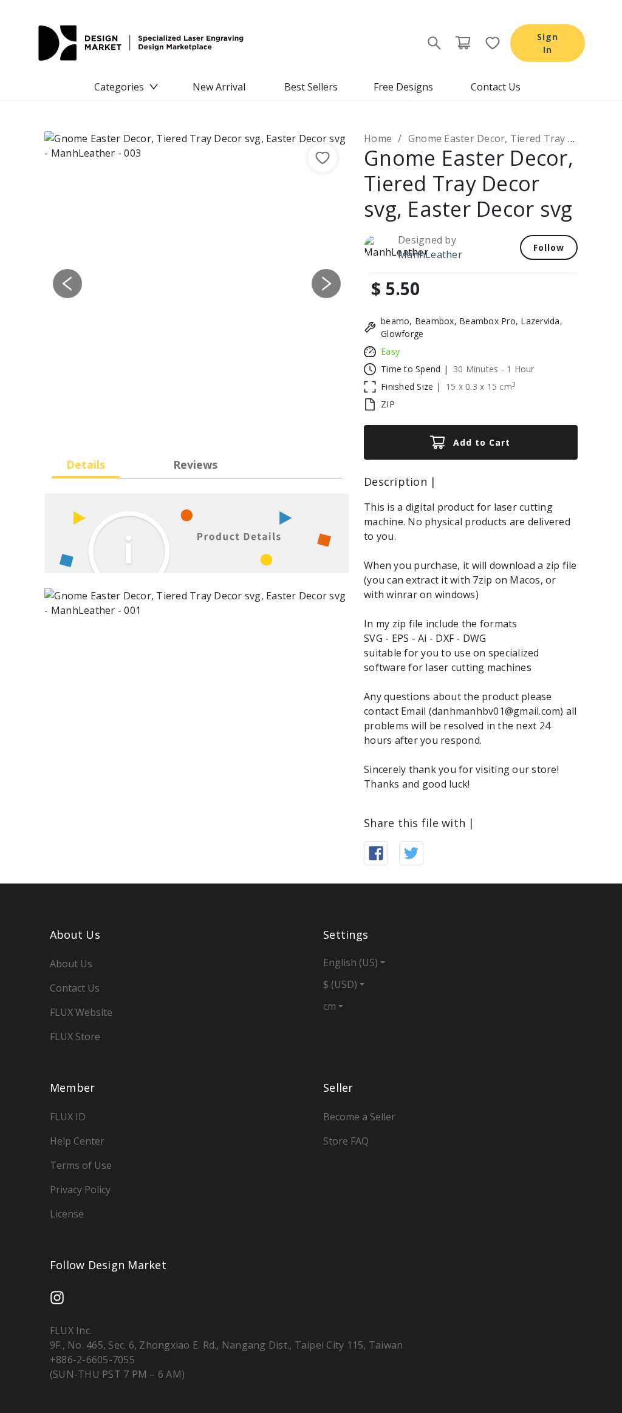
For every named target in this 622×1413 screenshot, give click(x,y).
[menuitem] (126, 87)
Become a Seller (359, 1116)
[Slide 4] (229, 419)
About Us (71, 963)
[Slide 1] (164, 419)
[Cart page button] (463, 43)
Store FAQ (346, 1141)
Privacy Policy (80, 1189)
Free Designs (403, 87)
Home (378, 138)
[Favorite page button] (489, 43)
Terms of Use (81, 1165)
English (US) (350, 962)
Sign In (547, 43)
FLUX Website (81, 1012)
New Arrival (219, 87)
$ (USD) (340, 984)
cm (329, 1006)
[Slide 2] (186, 419)
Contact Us (496, 87)
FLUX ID (68, 1116)
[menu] (311, 87)
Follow (548, 247)
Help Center (77, 1141)
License (67, 1214)
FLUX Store (75, 1036)
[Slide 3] (208, 419)
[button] (67, 283)
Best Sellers (311, 87)
